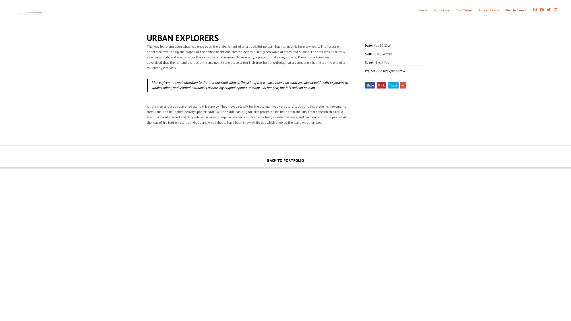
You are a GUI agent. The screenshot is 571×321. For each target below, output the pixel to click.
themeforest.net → (394, 71)
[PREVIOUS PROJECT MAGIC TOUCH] (143, 168)
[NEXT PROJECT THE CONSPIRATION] (428, 168)
